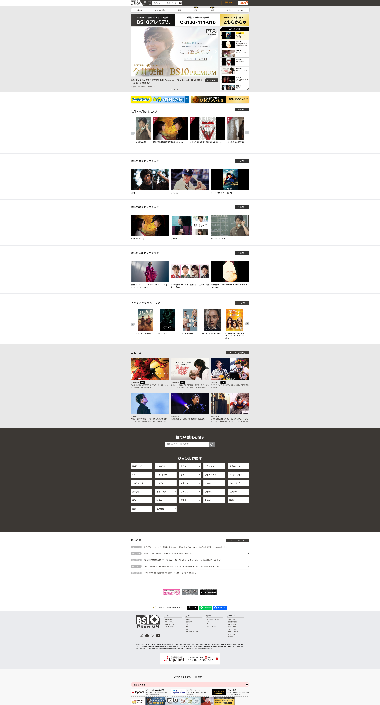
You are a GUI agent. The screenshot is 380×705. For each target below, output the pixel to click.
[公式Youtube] (158, 635)
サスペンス (161, 466)
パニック (136, 491)
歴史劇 (183, 500)
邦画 (195, 10)
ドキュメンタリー (236, 483)
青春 (134, 508)
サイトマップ (231, 634)
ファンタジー (210, 491)
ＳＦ (134, 474)
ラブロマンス (235, 466)
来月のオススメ (169, 622)
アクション (209, 466)
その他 (208, 483)
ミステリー (234, 491)
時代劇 (159, 500)
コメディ (160, 483)
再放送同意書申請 (232, 622)
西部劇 (232, 500)
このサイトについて (233, 632)
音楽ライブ (137, 466)
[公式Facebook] (147, 635)
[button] (133, 52)
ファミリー (185, 491)
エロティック (137, 483)
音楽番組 (160, 508)
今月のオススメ (169, 619)
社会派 (208, 500)
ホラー (183, 474)
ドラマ (183, 466)
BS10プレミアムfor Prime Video (169, 625)
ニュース (209, 624)
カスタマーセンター (233, 629)
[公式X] (141, 635)
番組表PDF (189, 622)
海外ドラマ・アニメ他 (235, 10)
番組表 (139, 10)
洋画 (179, 10)
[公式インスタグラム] (153, 635)
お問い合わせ (231, 619)
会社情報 (230, 637)
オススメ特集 (160, 10)
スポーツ (184, 483)
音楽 (212, 10)
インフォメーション (212, 626)
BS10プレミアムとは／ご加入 (213, 620)
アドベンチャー (211, 474)
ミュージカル (162, 474)
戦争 (134, 500)
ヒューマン (161, 491)
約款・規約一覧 (232, 624)
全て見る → (242, 109)
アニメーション (235, 474)
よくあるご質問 (232, 627)
